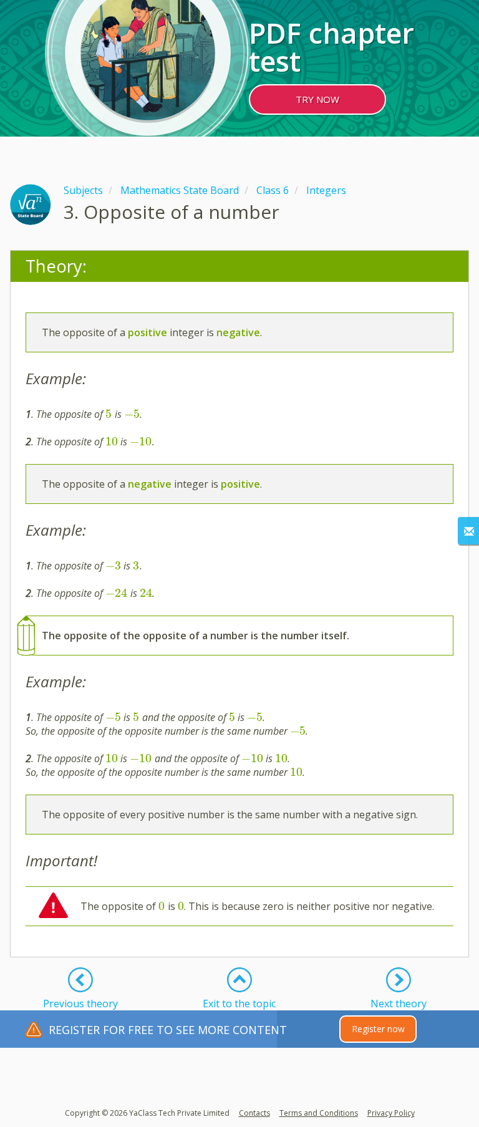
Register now (378, 1029)
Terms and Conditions (318, 1113)
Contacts (254, 1113)
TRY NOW (317, 99)
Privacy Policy (391, 1113)
